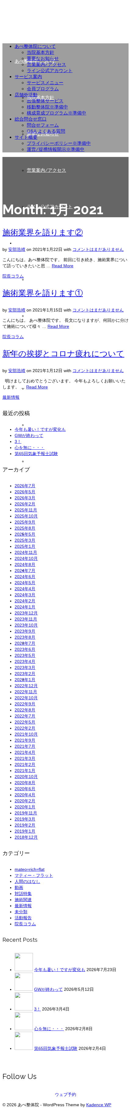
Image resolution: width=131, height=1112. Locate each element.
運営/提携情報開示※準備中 (55, 149)
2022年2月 (25, 728)
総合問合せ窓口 (31, 119)
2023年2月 (25, 673)
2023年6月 (25, 649)
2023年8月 (25, 637)
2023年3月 (25, 667)
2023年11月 (26, 619)
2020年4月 (25, 794)
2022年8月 (25, 709)
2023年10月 (26, 625)
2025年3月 (25, 540)
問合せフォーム (43, 125)
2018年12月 (26, 837)
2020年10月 (26, 776)
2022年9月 (25, 703)
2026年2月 (25, 503)
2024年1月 (25, 606)
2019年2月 (25, 825)
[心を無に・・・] (24, 1028)
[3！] (24, 1009)
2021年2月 (25, 764)
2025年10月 (26, 516)
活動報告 (23, 917)
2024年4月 (25, 588)
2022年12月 (26, 685)
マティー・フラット (34, 875)
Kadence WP (98, 1104)
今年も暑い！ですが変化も (40, 429)
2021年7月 (25, 746)
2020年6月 (25, 788)
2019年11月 (26, 813)
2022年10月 (26, 697)
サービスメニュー (45, 82)
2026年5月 (25, 491)
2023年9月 (25, 631)
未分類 (21, 911)
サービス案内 (28, 76)
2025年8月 (25, 528)
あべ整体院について (35, 46)
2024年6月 (25, 576)
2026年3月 (25, 497)
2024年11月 (26, 552)
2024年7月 (25, 570)
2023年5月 (25, 655)
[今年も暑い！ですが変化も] (24, 969)
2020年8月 (25, 782)
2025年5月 (25, 534)
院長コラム (13, 276)
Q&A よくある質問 (46, 131)
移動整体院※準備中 (47, 107)
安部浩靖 (16, 249)
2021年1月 (25, 770)
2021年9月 (25, 740)
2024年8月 (25, 564)
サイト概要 (26, 137)
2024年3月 (25, 594)
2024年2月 (25, 600)
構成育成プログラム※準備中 (56, 113)
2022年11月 (26, 691)
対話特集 (23, 893)
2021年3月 (25, 758)
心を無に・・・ (29, 447)
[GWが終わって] (24, 989)
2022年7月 (25, 716)
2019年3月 (25, 819)
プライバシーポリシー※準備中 (59, 143)
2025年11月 (26, 510)
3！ (18, 441)
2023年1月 (25, 679)
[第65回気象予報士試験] (24, 1048)
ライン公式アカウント (50, 70)
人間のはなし (27, 881)
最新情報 (10, 397)
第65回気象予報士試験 (36, 453)
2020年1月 (25, 806)
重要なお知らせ (43, 58)
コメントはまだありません (98, 249)
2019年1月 (25, 831)
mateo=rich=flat (29, 869)
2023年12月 (26, 613)
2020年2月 (25, 800)
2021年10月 (26, 734)
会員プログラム (43, 89)
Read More (62, 265)
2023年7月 (25, 643)
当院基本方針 (40, 52)
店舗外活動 (26, 95)
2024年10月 (26, 558)
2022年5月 (25, 722)
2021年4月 (25, 752)
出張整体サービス (45, 101)
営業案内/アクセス (46, 64)
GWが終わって (29, 435)
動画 (19, 887)
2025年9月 (25, 522)
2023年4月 (25, 661)
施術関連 (23, 899)
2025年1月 (25, 546)
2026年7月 (25, 485)
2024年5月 (25, 582)
